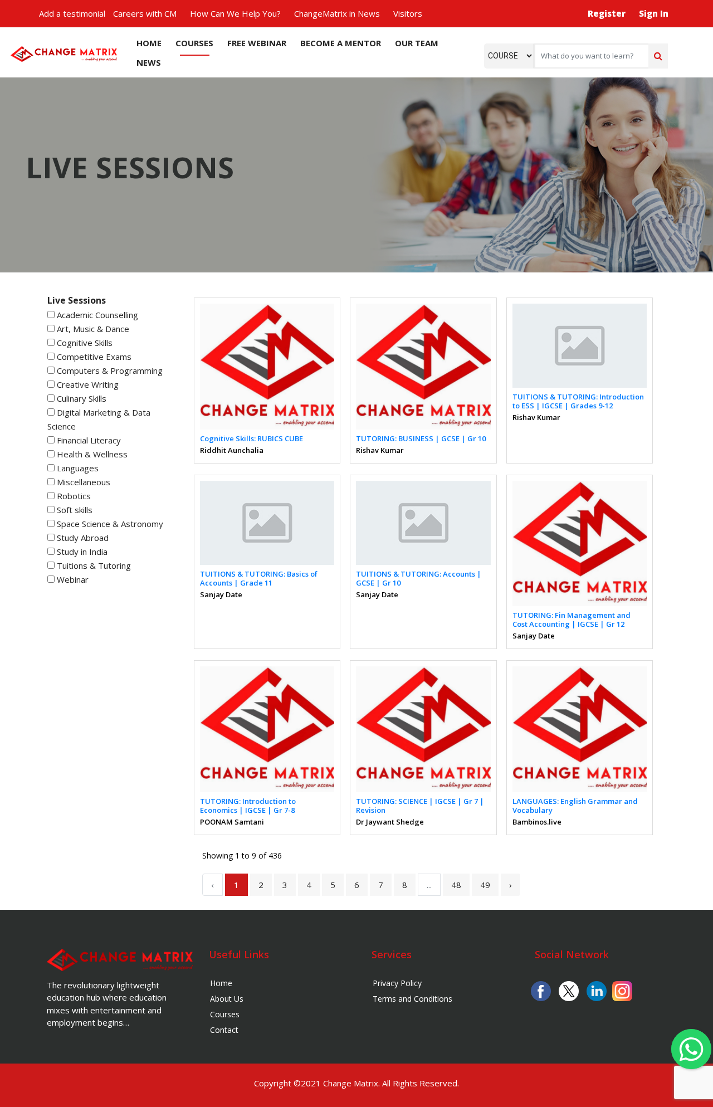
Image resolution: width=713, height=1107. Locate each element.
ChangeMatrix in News (337, 13)
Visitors (407, 13)
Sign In (653, 13)
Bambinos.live (536, 822)
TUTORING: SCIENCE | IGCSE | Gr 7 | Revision (420, 805)
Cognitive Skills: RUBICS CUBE (251, 438)
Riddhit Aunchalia (231, 450)
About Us (226, 998)
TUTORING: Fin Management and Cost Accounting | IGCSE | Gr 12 (571, 619)
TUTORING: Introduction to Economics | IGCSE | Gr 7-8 (248, 805)
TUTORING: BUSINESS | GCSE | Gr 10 (421, 438)
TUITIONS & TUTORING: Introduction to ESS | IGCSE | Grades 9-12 (578, 401)
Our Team (416, 42)
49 (485, 884)
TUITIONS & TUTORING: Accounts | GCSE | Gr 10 (418, 578)
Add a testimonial (72, 13)
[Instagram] (622, 990)
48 (456, 884)
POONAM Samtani (232, 822)
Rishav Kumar (380, 450)
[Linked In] (596, 990)
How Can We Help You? (235, 13)
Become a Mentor (340, 42)
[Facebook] (541, 990)
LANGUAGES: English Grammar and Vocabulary (575, 805)
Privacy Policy (397, 983)
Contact (224, 1030)
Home (149, 42)
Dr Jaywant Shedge (390, 822)
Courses (194, 42)
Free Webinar (256, 42)
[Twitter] (569, 990)
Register (607, 13)
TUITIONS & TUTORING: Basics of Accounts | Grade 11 (259, 578)
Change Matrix (350, 1083)
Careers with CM (145, 13)
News (148, 62)
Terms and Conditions (412, 998)
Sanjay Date (221, 594)
